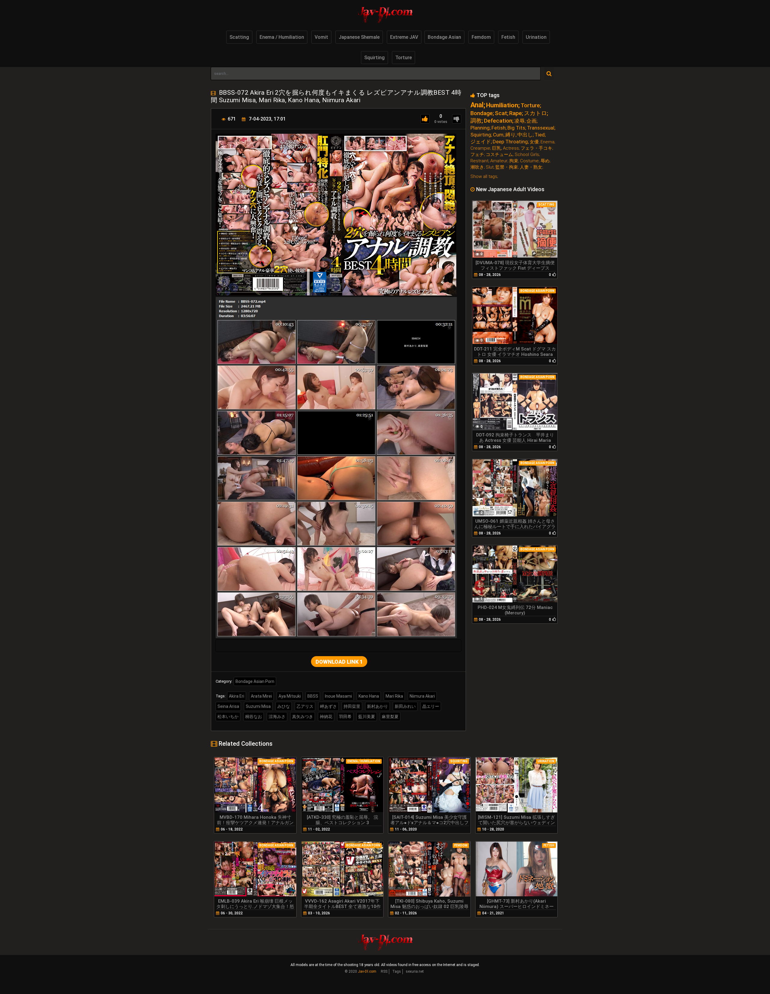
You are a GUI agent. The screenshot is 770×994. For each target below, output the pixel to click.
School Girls (527, 154)
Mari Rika (394, 696)
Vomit (321, 37)
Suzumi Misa (258, 706)
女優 (534, 142)
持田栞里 (351, 706)
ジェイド (480, 141)
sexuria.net (415, 971)
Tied (539, 134)
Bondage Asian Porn (255, 681)
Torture (403, 57)
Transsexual (540, 127)
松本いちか (228, 716)
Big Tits (516, 127)
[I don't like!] (456, 119)
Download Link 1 (339, 662)
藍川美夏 (366, 716)
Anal (477, 105)
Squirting (374, 57)
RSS (384, 971)
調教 (476, 121)
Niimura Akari (422, 696)
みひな (283, 706)
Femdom (481, 37)
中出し (525, 134)
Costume (529, 161)
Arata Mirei (261, 696)
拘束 (513, 161)
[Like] (425, 119)
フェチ (477, 154)
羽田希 (345, 716)
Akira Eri (236, 696)
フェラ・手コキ (536, 148)
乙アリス (305, 706)
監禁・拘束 (506, 167)
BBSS (312, 696)
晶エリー (430, 706)
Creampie (480, 148)
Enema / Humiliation (282, 37)
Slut (490, 167)
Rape (515, 113)
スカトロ (535, 113)
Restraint (479, 161)
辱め (545, 161)
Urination (536, 37)
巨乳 (496, 148)
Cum (498, 134)
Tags (396, 971)
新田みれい (405, 706)
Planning (480, 127)
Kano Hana (369, 696)
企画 (531, 121)
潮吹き (477, 167)
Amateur (498, 161)
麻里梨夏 (390, 716)
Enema (547, 142)
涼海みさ (277, 716)
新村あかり (377, 706)
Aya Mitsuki (290, 696)
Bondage (481, 113)
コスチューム (499, 154)
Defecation (498, 121)
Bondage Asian (444, 37)
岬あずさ (328, 706)
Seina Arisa (228, 706)
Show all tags (483, 176)
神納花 (326, 716)
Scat (501, 113)
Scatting (239, 37)
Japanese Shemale (359, 37)
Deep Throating (510, 141)
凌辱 (519, 121)
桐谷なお (253, 716)
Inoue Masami (338, 696)
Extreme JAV (404, 37)
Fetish (508, 37)
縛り (510, 134)
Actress (511, 148)
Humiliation (502, 105)
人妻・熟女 (531, 167)
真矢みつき (302, 716)
